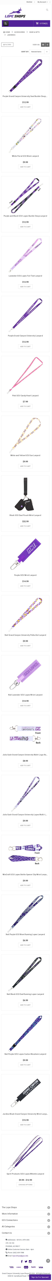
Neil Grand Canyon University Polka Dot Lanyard (25, 635)
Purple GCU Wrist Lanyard (25, 575)
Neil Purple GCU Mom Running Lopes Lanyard (25, 934)
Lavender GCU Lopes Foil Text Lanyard (25, 276)
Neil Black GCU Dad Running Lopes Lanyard (25, 994)
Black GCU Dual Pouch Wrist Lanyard (25, 515)
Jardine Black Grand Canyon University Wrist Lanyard (26, 1114)
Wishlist (29, 2)
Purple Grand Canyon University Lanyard (25, 336)
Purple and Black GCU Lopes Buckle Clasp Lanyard (25, 216)
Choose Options (25, 1185)
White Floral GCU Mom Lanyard (25, 156)
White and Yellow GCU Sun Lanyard (25, 455)
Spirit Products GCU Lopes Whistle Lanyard (25, 1174)
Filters (8, 44)
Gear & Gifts (34, 32)
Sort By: (25, 52)
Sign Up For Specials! (40, 1277)
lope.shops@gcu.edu (20, 1256)
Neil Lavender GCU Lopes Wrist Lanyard (25, 695)
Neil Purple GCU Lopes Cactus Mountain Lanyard (25, 1054)
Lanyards (11, 35)
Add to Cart (25, 107)
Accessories (19, 32)
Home (7, 32)
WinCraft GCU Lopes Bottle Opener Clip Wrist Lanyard (25, 874)
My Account (42, 2)
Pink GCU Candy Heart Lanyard (25, 396)
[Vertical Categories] (5, 23)
